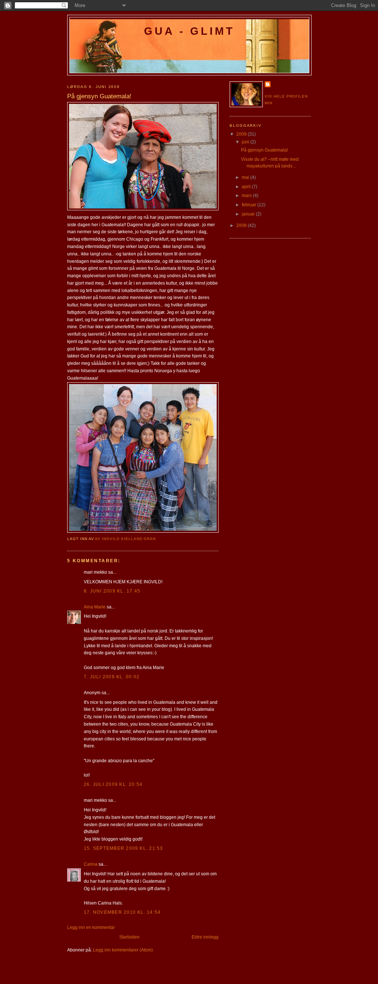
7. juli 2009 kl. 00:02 (112, 676)
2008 (242, 225)
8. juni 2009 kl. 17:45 (112, 591)
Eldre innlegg (205, 937)
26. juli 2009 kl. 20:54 (113, 784)
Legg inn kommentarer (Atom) (123, 950)
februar (249, 204)
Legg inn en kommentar (91, 927)
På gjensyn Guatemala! (264, 150)
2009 (242, 134)
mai (246, 177)
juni (246, 142)
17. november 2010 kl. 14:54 (122, 912)
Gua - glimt (189, 31)
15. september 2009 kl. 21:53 (123, 848)
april (247, 186)
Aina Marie (95, 607)
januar (249, 214)
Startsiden (129, 937)
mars (247, 195)
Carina (90, 864)
